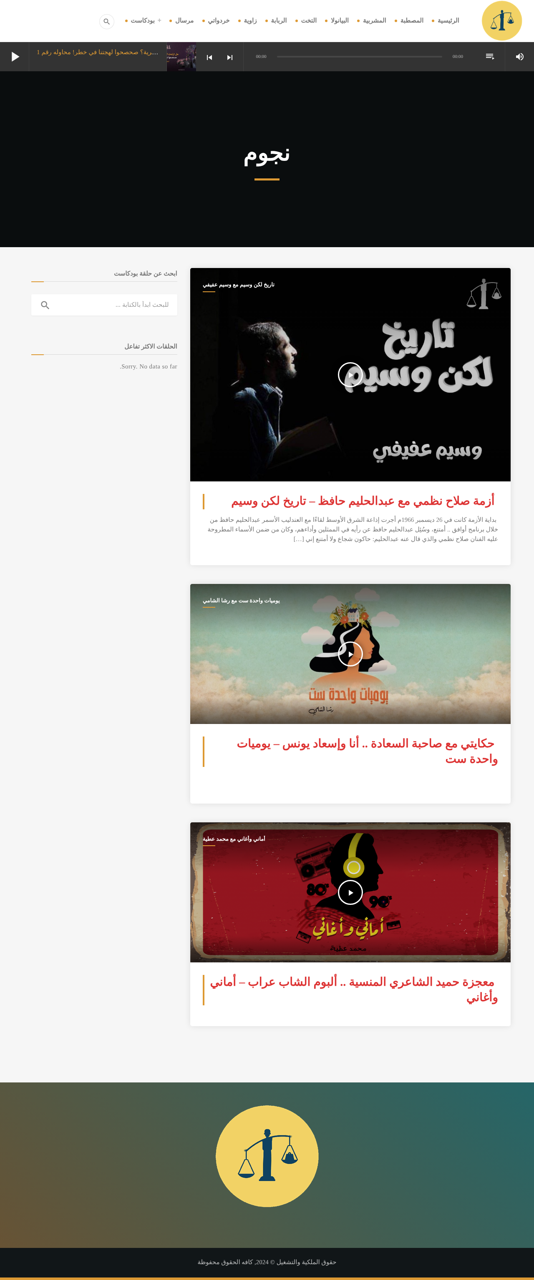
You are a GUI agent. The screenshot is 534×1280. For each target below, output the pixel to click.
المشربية (374, 21)
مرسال (184, 21)
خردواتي (219, 21)
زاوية (250, 21)
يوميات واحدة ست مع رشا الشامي (241, 600)
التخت (309, 21)
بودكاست (143, 21)
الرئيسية (448, 21)
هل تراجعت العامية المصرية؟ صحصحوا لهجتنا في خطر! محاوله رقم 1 (126, 52)
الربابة (279, 21)
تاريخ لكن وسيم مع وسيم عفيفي (239, 284)
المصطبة (411, 21)
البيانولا (340, 21)
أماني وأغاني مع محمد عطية (234, 839)
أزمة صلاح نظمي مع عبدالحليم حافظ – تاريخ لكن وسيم (362, 501)
